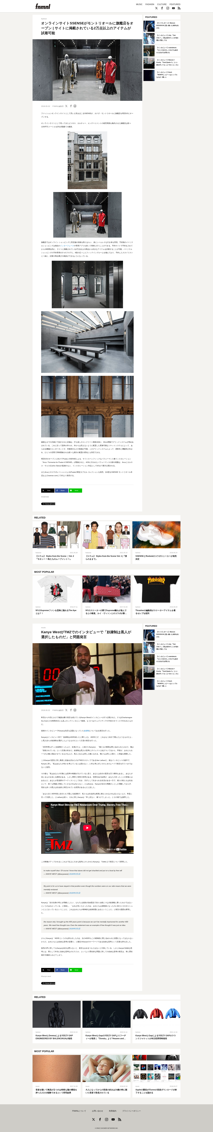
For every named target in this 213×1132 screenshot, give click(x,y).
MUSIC (139, 4)
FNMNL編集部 (58, 106)
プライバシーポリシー (131, 1111)
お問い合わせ (97, 1111)
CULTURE (162, 4)
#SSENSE (45, 497)
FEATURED (175, 4)
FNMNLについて (79, 1111)
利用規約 (112, 1111)
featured (38, 552)
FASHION (149, 4)
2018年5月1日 (74, 874)
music (43, 628)
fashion (44, 19)
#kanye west (46, 976)
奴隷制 (86, 731)
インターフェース (67, 246)
